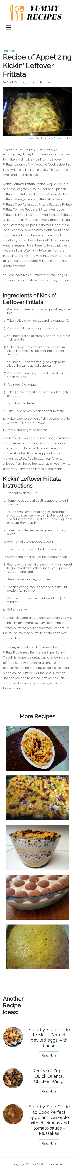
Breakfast (9, 51)
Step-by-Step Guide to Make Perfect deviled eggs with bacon (49, 1037)
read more (49, 1055)
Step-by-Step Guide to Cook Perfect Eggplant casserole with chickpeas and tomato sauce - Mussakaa (49, 1120)
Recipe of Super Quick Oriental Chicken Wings (49, 1076)
